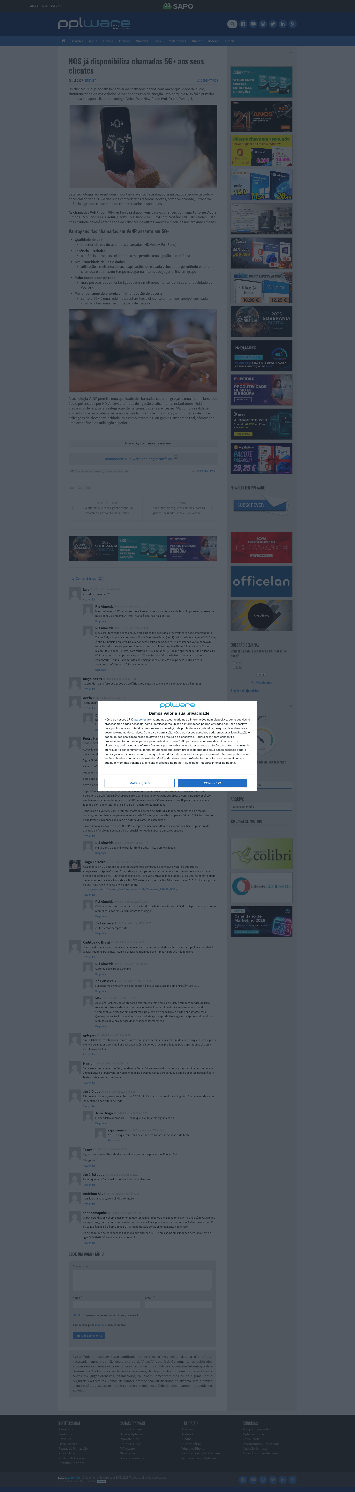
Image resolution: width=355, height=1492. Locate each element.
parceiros (140, 719)
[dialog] (177, 746)
